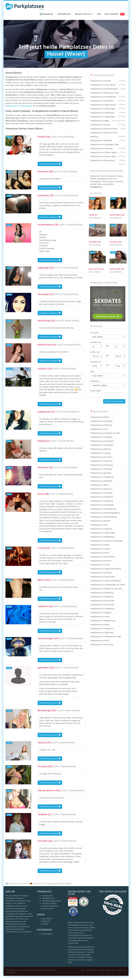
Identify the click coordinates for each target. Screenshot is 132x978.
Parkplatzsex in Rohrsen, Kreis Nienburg (107, 134)
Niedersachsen (40, 883)
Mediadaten (91, 970)
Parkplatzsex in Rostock (100, 560)
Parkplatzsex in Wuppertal (101, 477)
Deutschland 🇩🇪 (26, 883)
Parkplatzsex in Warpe (107, 124)
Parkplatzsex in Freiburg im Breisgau (106, 540)
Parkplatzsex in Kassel (100, 564)
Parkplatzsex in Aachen (100, 520)
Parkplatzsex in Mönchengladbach (105, 512)
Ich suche (94, 332)
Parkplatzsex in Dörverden (107, 101)
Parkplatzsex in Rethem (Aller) (107, 152)
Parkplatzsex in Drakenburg (107, 160)
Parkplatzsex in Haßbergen (107, 113)
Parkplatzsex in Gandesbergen (107, 88)
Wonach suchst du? (83, 14)
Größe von (95, 352)
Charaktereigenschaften (51, 901)
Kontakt (101, 970)
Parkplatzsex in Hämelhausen (107, 97)
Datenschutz (111, 970)
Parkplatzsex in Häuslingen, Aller (107, 144)
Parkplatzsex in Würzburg (101, 644)
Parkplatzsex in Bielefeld (101, 481)
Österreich (46, 921)
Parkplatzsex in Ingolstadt (101, 632)
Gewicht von (95, 361)
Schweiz (45, 924)
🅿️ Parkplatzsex (46, 14)
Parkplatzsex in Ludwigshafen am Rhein (107, 584)
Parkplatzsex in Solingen (101, 612)
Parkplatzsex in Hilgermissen (107, 105)
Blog (99, 14)
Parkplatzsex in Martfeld (107, 140)
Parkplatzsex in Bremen (100, 449)
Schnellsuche (47, 895)
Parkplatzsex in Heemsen (107, 148)
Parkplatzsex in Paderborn (102, 628)
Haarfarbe (94, 381)
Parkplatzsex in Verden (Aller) (107, 156)
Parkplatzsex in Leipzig (100, 453)
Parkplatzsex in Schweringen (107, 109)
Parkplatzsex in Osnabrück (102, 596)
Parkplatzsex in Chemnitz (101, 528)
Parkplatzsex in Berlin (99, 417)
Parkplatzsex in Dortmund (101, 445)
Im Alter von (95, 342)
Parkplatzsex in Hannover (101, 461)
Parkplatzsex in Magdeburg (102, 536)
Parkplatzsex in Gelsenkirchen (103, 508)
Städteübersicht (64, 14)
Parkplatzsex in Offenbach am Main (105, 636)
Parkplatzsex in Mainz (99, 544)
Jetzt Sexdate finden (115, 401)
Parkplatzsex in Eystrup (107, 80)
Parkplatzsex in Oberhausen (102, 556)
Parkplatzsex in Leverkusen (102, 600)
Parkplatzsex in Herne (100, 616)
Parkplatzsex (13, 883)
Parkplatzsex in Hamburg (101, 421)
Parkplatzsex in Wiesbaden (102, 504)
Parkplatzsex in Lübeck (100, 548)
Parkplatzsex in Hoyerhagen (107, 117)
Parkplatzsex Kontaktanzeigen (18, 105)
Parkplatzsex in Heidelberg (102, 608)
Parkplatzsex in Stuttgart (101, 437)
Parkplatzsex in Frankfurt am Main (105, 433)
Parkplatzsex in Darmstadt (102, 604)
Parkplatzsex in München (101, 425)
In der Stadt (95, 390)
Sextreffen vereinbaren (49, 164)
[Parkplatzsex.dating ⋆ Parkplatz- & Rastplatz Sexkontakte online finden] (24, 6)
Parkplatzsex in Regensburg (102, 620)
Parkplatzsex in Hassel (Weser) (59, 883)
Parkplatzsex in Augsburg (101, 500)
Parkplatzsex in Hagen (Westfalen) (105, 568)
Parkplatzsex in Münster (101, 489)
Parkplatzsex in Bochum (100, 473)
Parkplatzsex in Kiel (98, 524)
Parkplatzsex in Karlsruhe (101, 493)
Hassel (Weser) (67, 136)
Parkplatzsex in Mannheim (101, 496)
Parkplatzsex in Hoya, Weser (107, 84)
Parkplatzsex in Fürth (99, 640)
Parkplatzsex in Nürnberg (101, 465)
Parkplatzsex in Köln (99, 429)
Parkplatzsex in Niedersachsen (107, 128)
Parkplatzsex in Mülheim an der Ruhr (106, 588)
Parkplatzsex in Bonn (99, 485)
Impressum (121, 970)
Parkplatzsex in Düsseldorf (102, 441)
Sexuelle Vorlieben (49, 903)
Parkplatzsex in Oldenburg (102, 592)
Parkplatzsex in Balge (104, 120)
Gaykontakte (47, 934)
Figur (92, 371)
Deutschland (47, 918)
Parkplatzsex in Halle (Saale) (102, 532)
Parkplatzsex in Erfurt (99, 552)
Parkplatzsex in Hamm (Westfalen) (105, 580)
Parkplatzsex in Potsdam (101, 572)
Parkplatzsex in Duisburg (101, 469)
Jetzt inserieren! (114, 14)
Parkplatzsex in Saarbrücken (102, 576)
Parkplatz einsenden (50, 906)
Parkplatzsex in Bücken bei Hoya (107, 93)
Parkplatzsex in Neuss (100, 624)
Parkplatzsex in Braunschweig (103, 516)
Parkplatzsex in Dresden (101, 457)
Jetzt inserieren (48, 908)
